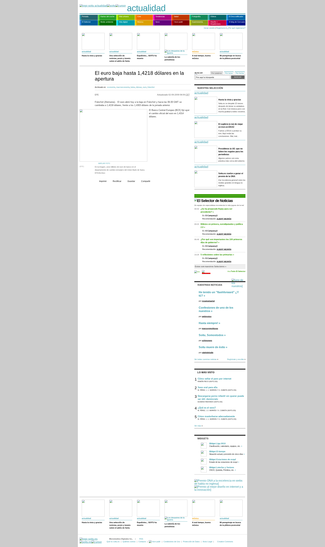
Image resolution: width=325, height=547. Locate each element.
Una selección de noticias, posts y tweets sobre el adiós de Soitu (120, 58)
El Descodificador (236, 16)
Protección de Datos (191, 542)
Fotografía (196, 16)
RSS (141, 539)
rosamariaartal (208, 301)
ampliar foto (104, 163)
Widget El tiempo (217, 451)
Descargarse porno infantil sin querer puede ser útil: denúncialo (221, 397)
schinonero (207, 340)
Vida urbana (124, 16)
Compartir (145, 181)
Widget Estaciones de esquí (222, 459)
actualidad (146, 8)
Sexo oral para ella (207, 387)
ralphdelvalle (207, 352)
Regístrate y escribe (235, 359)
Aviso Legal (207, 542)
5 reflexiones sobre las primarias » (217, 254)
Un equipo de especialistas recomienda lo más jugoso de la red (219, 205)
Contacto (142, 542)
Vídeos (213, 16)
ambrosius (206, 316)
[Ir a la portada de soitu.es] (91, 540)
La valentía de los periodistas (172, 58)
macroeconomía (123, 87)
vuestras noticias (209, 285)
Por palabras (216, 73)
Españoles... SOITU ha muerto (147, 57)
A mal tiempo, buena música (201, 57)
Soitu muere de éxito (212, 347)
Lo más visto (205, 372)
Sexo (157, 22)
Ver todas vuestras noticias (205, 359)
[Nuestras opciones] (155, 542)
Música (140, 22)
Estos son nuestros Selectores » (210, 266)
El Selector (86, 22)
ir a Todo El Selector (236, 271)
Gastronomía (197, 22)
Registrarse (221, 28)
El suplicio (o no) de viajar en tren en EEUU (230, 125)
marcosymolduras (210, 328)
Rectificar (117, 181)
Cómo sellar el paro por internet (214, 378)
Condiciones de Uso (172, 542)
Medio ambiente (106, 22)
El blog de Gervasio (237, 22)
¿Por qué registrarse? (236, 28)
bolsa (133, 87)
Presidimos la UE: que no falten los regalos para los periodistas (230, 152)
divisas (139, 87)
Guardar (131, 181)
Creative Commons (225, 542)
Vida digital (123, 22)
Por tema (229, 73)
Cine (139, 16)
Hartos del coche (107, 16)
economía (111, 87)
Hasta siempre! (208, 323)
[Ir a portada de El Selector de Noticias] (213, 201)
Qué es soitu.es (113, 542)
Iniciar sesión (209, 28)
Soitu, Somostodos (211, 335)
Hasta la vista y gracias (92, 56)
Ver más (197, 426)
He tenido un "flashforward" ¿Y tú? (219, 294)
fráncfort (151, 87)
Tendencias (160, 16)
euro (145, 87)
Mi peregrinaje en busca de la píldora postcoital (230, 57)
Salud (176, 16)
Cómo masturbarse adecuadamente (216, 416)
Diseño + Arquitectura (215, 23)
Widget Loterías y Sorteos (221, 467)
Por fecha (240, 73)
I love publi (178, 22)
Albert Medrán (224, 219)
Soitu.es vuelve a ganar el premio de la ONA (230, 175)
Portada (85, 16)
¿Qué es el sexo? (207, 407)
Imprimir (103, 181)
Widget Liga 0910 (217, 443)
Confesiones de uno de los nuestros (216, 309)
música (195, 52)
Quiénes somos (129, 542)
